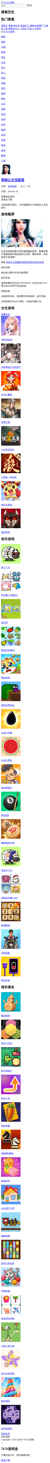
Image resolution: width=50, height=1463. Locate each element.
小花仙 (23, 28)
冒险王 (4, 25)
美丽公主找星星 (12, 180)
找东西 (40, 262)
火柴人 (30, 28)
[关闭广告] (2, 1443)
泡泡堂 (37, 28)
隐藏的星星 (20, 262)
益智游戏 (12, 186)
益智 (35, 262)
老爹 (10, 25)
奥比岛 (16, 25)
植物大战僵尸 (36, 25)
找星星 (29, 262)
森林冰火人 (13, 28)
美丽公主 (10, 262)
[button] (5, 1460)
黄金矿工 (25, 25)
